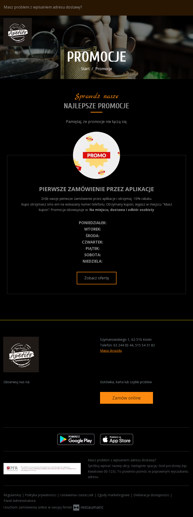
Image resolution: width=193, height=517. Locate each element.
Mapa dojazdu (111, 350)
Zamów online (126, 398)
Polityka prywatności (41, 495)
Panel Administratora (20, 500)
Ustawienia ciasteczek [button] (77, 495)
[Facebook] (8, 389)
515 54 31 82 (145, 345)
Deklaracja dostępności (151, 495)
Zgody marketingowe (114, 495)
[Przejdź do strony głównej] (34, 32)
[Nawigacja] (184, 32)
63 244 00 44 (123, 345)
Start (85, 68)
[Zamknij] (185, 8)
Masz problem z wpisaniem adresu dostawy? (43, 7)
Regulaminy (13, 495)
